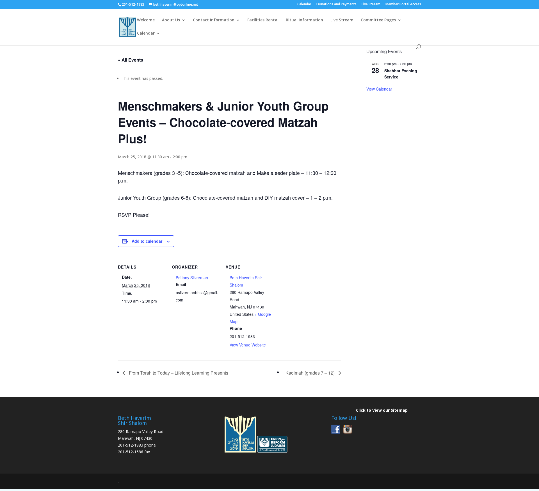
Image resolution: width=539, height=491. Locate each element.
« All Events (130, 60)
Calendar (304, 4)
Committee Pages (378, 20)
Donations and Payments (336, 4)
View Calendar (379, 89)
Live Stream (371, 4)
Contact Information (213, 20)
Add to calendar (147, 241)
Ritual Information (304, 20)
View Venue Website (248, 345)
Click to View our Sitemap (382, 410)
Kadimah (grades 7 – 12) (311, 373)
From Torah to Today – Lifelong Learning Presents (178, 373)
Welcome (146, 20)
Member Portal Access (403, 4)
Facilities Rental (262, 20)
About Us (171, 20)
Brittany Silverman (192, 277)
